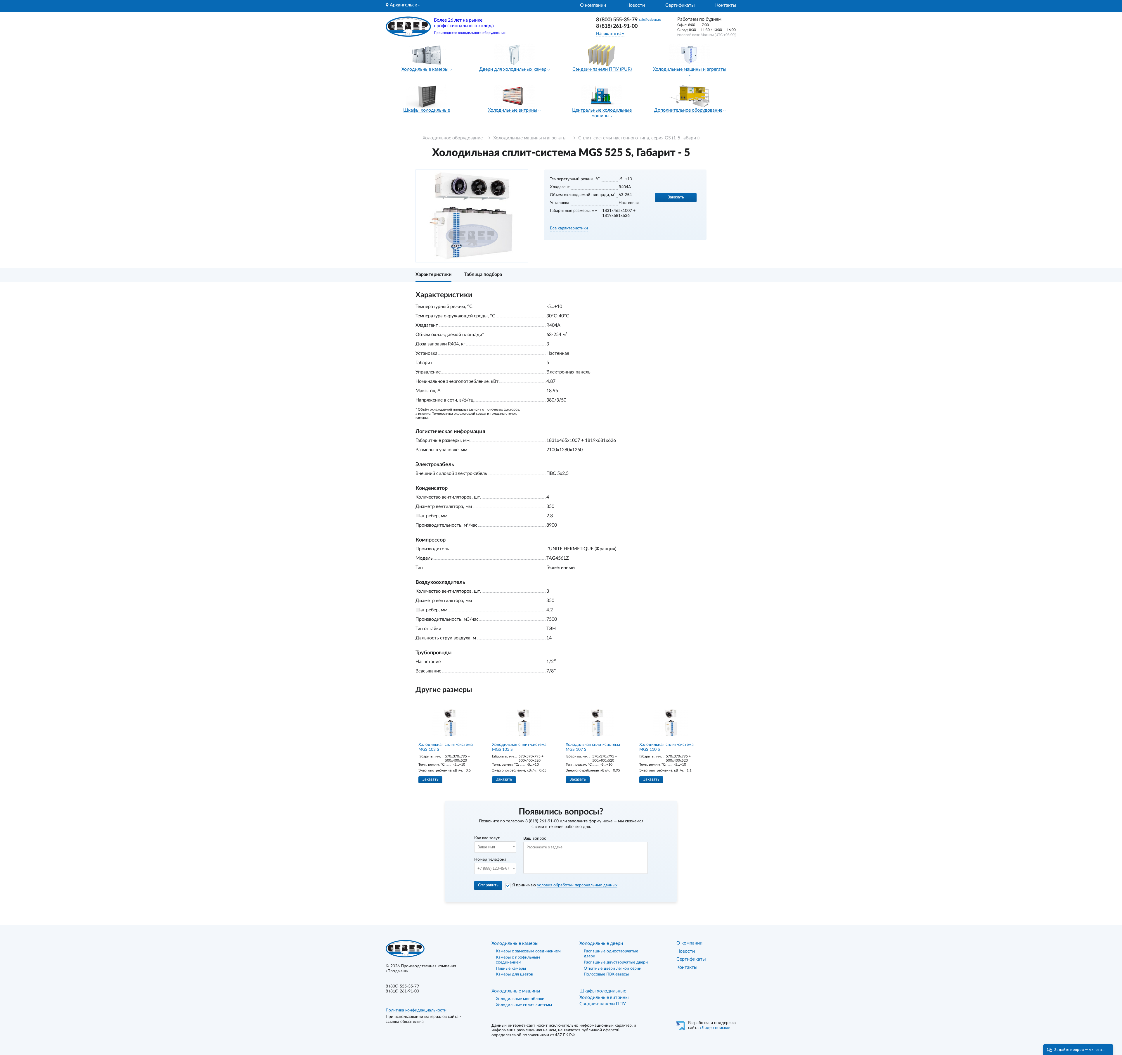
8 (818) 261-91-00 (617, 26)
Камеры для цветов (514, 974)
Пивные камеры (511, 968)
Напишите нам (610, 34)
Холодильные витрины (512, 110)
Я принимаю (564, 885)
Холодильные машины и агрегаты (689, 69)
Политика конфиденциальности (416, 1010)
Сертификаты (680, 5)
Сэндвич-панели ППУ (602, 1004)
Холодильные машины (515, 991)
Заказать (676, 197)
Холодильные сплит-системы (524, 1005)
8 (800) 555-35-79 (617, 20)
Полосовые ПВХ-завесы (606, 974)
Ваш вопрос (534, 838)
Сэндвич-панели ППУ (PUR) (602, 69)
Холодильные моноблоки (520, 999)
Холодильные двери (601, 943)
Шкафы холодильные (426, 110)
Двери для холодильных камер (512, 69)
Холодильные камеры (425, 69)
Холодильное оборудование (453, 138)
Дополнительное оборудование (688, 110)
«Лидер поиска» (715, 1028)
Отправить (488, 885)
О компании (593, 5)
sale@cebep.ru (650, 19)
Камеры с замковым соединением (528, 951)
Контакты (725, 5)
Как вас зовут (487, 838)
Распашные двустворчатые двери (616, 962)
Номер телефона (490, 859)
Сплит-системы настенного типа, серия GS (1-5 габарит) (638, 138)
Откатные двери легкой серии (612, 968)
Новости (635, 5)
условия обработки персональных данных (577, 885)
